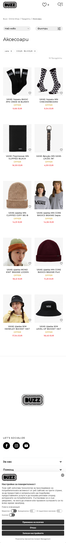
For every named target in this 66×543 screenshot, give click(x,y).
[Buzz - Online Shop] (10, 5)
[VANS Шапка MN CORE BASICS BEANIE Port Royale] (49, 252)
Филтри (43, 28)
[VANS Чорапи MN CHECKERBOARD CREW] (49, 81)
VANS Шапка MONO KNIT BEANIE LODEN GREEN (17, 272)
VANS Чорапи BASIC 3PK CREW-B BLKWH (17, 100)
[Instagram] (16, 445)
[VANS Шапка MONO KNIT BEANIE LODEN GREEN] (17, 252)
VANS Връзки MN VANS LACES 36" (48, 157)
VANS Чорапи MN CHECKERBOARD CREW (48, 101)
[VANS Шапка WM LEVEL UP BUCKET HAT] (49, 308)
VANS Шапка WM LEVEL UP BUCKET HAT (48, 327)
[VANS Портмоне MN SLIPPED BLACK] (17, 138)
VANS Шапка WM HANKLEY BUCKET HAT (17, 327)
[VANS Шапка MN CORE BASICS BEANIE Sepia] (49, 195)
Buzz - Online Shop (11, 19)
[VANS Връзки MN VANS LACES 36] (49, 138)
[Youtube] (26, 445)
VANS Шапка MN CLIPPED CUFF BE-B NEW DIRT (17, 215)
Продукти (25, 19)
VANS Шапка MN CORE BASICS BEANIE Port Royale (49, 272)
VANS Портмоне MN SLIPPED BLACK (17, 157)
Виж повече (33, 15)
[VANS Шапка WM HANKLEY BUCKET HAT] (17, 308)
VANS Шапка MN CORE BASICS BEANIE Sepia (49, 214)
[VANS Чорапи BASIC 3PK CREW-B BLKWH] (17, 81)
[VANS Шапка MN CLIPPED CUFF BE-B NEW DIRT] (17, 195)
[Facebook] (6, 445)
